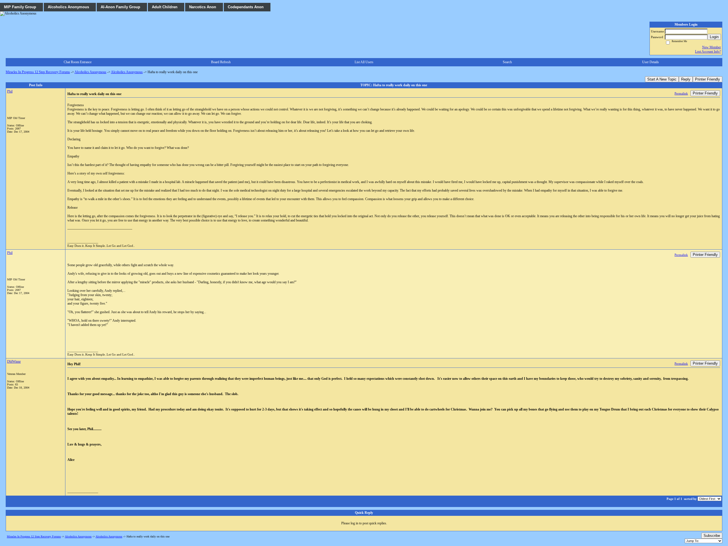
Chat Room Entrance (78, 62)
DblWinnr (14, 362)
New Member (711, 47)
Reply (685, 79)
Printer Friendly (707, 79)
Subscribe (712, 535)
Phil (10, 91)
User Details (650, 62)
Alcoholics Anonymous (90, 72)
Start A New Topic (662, 79)
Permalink (681, 93)
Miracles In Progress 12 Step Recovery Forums (38, 72)
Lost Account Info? (708, 52)
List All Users (364, 62)
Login (714, 37)
